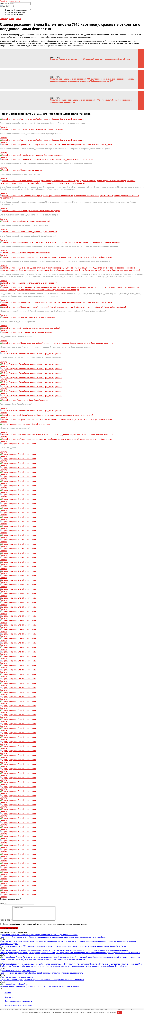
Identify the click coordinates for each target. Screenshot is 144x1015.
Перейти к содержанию (10, 1)
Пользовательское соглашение (18, 1005)
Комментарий (6, 920)
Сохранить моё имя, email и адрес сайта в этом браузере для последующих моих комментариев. (45, 924)
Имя (2, 903)
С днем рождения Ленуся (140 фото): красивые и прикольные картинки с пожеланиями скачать (42, 979)
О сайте (7, 993)
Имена (11, 19)
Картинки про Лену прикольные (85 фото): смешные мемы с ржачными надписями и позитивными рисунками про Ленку (53, 937)
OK (119, 1012)
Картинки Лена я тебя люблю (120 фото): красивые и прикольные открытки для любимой (39, 986)
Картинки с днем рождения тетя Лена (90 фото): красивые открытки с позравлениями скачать (41, 973)
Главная (3, 19)
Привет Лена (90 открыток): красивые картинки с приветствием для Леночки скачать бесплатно (42, 959)
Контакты (8, 997)
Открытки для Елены (13, 14)
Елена (18, 19)
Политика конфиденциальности (18, 1001)
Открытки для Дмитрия (14, 12)
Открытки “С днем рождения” (17, 10)
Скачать (3, 127)
